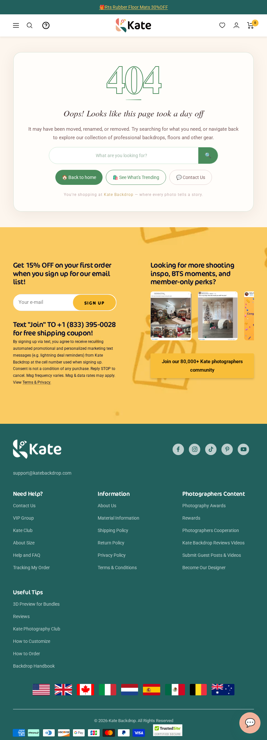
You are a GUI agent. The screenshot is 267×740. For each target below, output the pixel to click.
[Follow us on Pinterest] (227, 449)
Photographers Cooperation (210, 530)
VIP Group (23, 518)
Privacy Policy (112, 555)
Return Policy (111, 542)
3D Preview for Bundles (36, 604)
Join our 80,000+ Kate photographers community (202, 366)
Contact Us (24, 505)
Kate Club (23, 530)
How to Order (26, 653)
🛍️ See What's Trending (136, 177)
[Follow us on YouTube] (243, 449)
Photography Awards (204, 505)
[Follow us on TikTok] (211, 449)
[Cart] (250, 25)
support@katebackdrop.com (42, 473)
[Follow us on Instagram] (194, 449)
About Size (24, 542)
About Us (107, 505)
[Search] (30, 25)
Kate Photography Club (36, 628)
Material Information (118, 518)
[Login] (236, 25)
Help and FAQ (26, 555)
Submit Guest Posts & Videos (211, 555)
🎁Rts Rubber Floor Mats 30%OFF (133, 7)
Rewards (191, 518)
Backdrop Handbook (34, 666)
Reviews (21, 616)
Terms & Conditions (117, 567)
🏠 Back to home (79, 177)
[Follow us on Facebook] (178, 449)
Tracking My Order (31, 567)
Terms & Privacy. (36, 382)
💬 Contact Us (190, 177)
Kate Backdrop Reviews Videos (213, 542)
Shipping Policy (113, 530)
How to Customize (31, 641)
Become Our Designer (204, 567)
